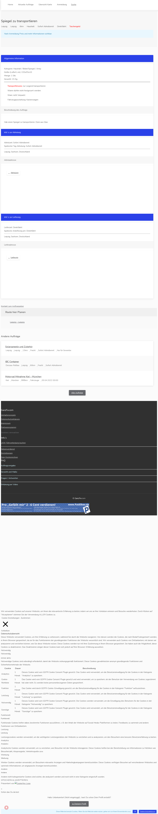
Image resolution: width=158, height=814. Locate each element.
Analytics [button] (5, 740)
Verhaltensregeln (8, 415)
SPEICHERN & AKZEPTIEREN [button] (14, 780)
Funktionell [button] (5, 715)
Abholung (14, 173)
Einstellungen (7, 453)
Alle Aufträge (77, 392)
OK (135, 812)
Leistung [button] (4, 729)
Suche (73, 4)
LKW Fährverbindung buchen (13, 442)
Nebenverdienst (8, 449)
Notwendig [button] (6, 650)
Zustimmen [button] (25, 618)
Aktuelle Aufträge (26, 4)
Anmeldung (62, 4)
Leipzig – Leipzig (17, 322)
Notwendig (6, 653)
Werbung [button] (5, 754)
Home (10, 4)
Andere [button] (4, 769)
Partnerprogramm (8, 427)
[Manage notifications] (6, 808)
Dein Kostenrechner (9, 457)
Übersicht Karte (45, 4)
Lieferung (14, 257)
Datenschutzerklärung (10, 419)
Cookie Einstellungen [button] (11, 618)
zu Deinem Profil (79, 804)
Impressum (5, 423)
